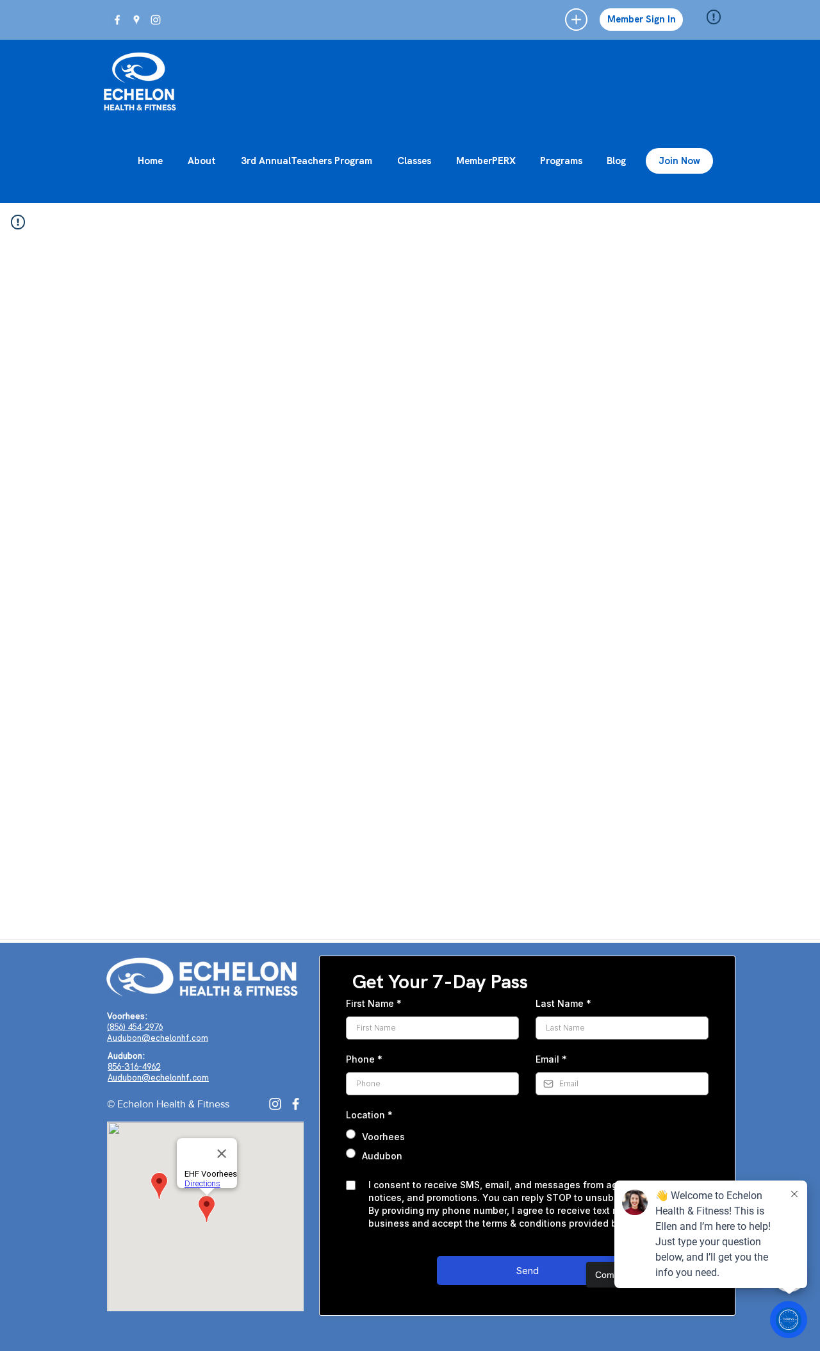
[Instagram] (275, 1104)
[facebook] (117, 19)
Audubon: (126, 1055)
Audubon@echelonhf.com (157, 1037)
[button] (576, 19)
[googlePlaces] (136, 19)
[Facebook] (296, 1104)
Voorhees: (127, 1016)
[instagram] (155, 19)
